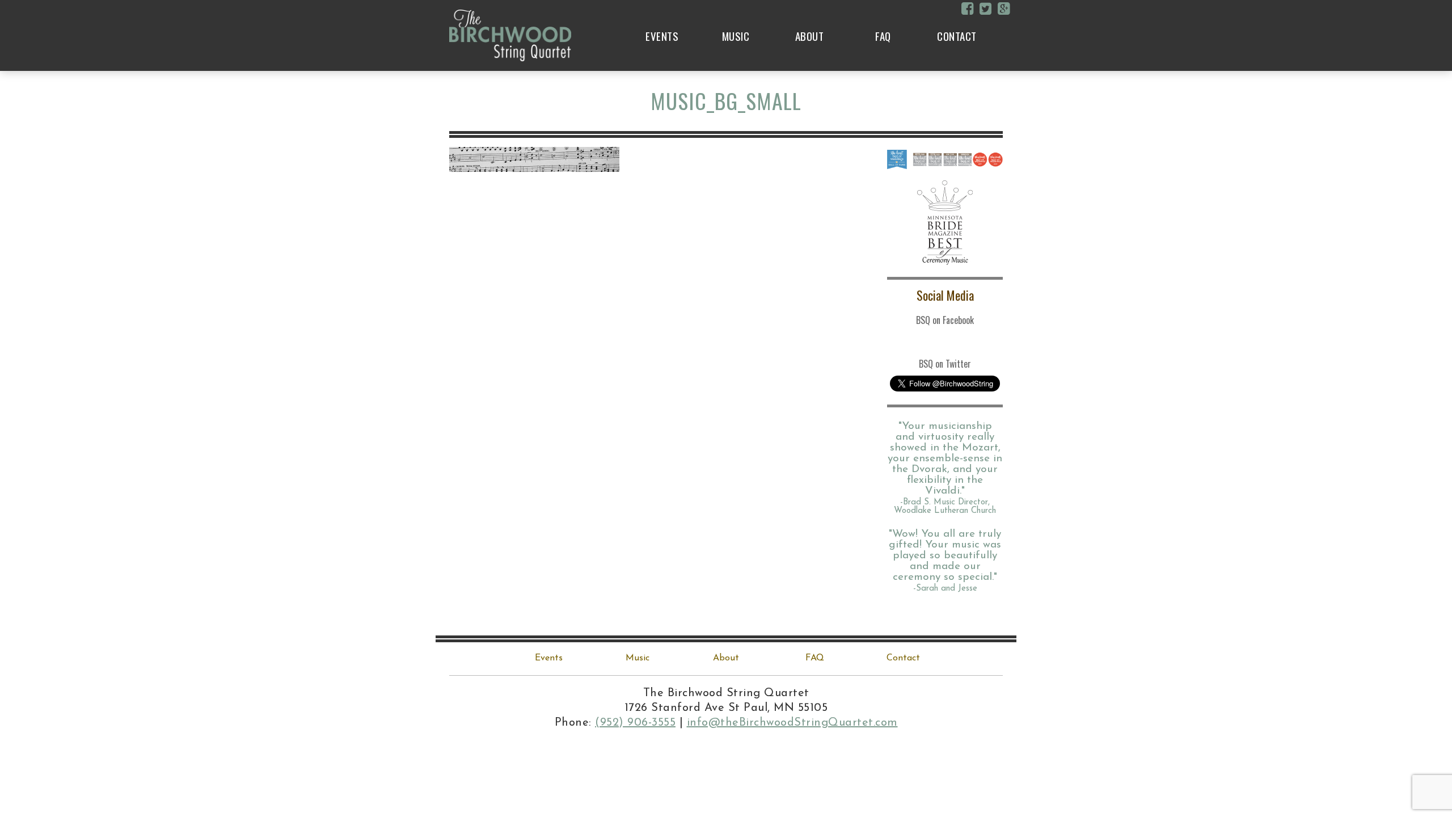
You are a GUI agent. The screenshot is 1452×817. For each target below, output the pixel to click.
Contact (957, 36)
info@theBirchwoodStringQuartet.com (792, 722)
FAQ (883, 36)
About (809, 36)
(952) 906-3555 (635, 722)
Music (736, 36)
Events (661, 36)
